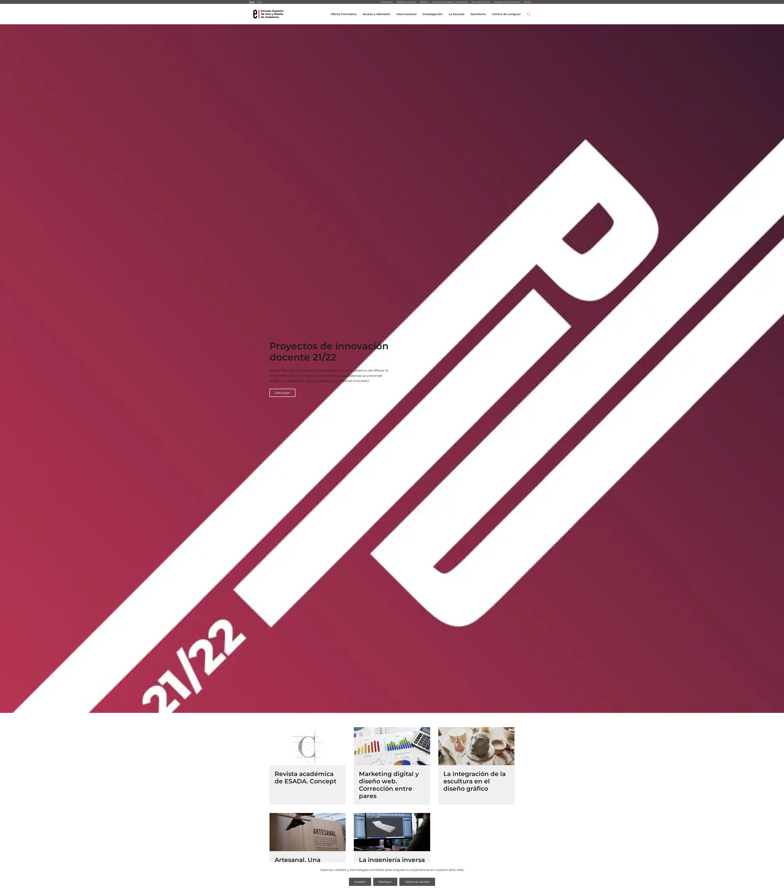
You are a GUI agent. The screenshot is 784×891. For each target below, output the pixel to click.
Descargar (282, 393)
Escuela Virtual (481, 1)
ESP (259, 1)
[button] (529, 14)
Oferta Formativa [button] (343, 14)
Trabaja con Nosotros (507, 1)
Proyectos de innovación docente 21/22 (329, 351)
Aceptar (360, 882)
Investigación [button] (433, 14)
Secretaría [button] (478, 14)
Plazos (424, 1)
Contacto (387, 1)
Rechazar (385, 882)
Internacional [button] (406, 14)
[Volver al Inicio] (268, 14)
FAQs (527, 1)
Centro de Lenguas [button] (506, 14)
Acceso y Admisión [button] (376, 14)
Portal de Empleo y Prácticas (450, 1)
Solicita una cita (406, 1)
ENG (252, 1)
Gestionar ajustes (417, 882)
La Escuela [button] (456, 14)
